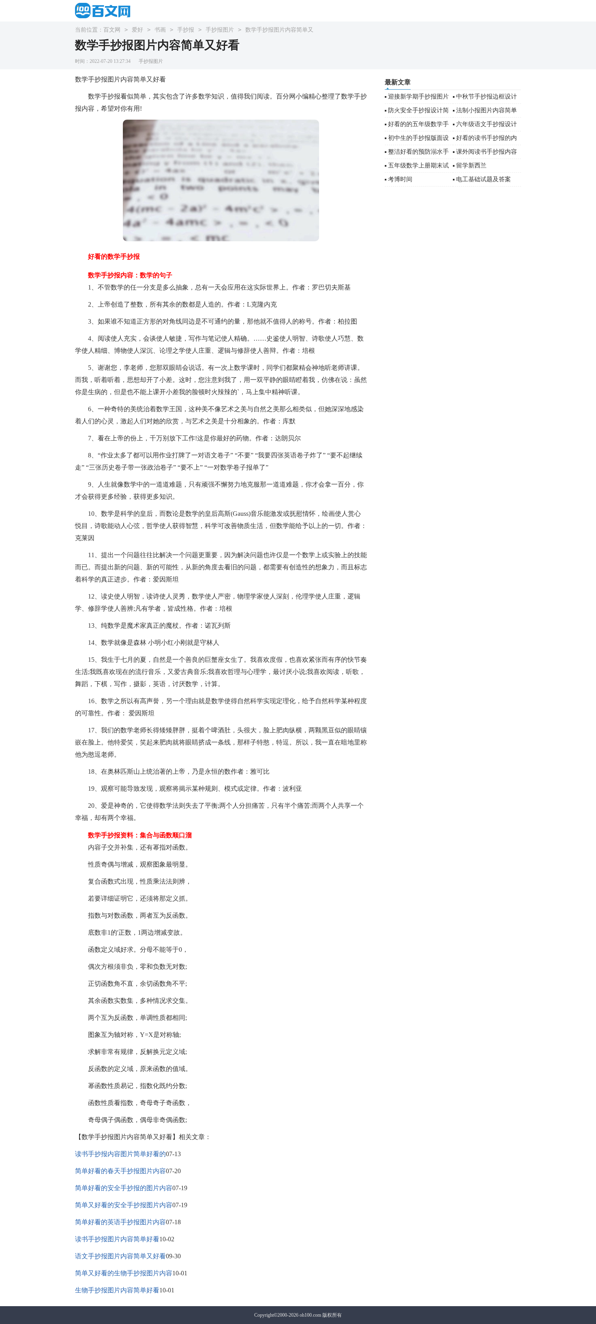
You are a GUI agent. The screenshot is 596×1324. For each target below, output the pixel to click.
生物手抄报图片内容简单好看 (117, 1290)
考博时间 (400, 179)
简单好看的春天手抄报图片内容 (120, 1170)
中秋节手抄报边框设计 (486, 96)
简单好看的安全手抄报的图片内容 (123, 1188)
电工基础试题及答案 (483, 179)
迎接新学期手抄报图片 (418, 96)
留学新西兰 (471, 165)
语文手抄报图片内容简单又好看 (120, 1256)
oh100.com (310, 1315)
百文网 (111, 30)
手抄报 (185, 30)
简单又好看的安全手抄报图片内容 (123, 1205)
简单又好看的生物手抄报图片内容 (123, 1273)
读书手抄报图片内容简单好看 (117, 1239)
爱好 (137, 30)
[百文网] (105, 10)
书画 (160, 30)
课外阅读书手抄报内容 (486, 151)
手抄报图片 (220, 30)
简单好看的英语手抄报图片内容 (120, 1222)
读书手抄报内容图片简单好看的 (120, 1153)
